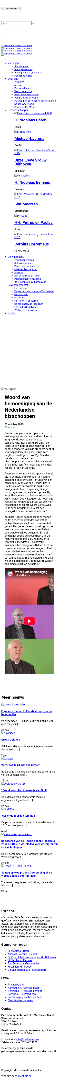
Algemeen (10, 427)
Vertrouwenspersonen (26, 94)
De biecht (19, 297)
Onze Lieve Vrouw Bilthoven (30, 162)
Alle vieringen (21, 66)
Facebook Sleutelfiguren (22, 994)
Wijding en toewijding (25, 310)
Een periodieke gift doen (27, 275)
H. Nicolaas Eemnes (32, 182)
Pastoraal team (22, 88)
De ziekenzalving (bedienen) (29, 303)
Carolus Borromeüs (31, 244)
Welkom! (19, 82)
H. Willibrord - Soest (19, 966)
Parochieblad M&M (24, 107)
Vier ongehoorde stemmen (18, 815)
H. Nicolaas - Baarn (19, 951)
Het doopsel (21, 288)
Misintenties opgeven (25, 269)
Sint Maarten (26, 204)
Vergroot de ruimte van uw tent (20, 765)
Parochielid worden (24, 266)
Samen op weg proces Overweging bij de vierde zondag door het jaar (26, 874)
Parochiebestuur (23, 91)
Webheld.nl (24, 1076)
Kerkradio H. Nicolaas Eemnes (25, 990)
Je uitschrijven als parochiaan (30, 281)
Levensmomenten (18, 285)
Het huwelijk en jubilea (26, 300)
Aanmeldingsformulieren (27, 278)
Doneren (18, 272)
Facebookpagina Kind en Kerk (25, 997)
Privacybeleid (16, 984)
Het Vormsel (21, 294)
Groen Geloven (10, 739)
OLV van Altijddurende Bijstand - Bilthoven (32, 957)
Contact (12, 313)
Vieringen (13, 63)
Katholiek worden (23, 263)
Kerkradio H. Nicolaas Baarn (23, 987)
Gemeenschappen (18, 110)
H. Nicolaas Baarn (30, 120)
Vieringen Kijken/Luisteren (28, 72)
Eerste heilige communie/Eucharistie (34, 291)
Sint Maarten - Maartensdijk (23, 963)
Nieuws (18, 85)
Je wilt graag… (16, 256)
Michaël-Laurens (29, 138)
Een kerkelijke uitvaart (25, 307)
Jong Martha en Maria (26, 97)
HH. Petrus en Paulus (33, 222)
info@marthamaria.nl (27, 1039)
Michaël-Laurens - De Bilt (22, 954)
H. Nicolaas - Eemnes (20, 960)
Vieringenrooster (23, 69)
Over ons (13, 78)
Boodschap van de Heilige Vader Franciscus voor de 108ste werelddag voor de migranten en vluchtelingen (29, 844)
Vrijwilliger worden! (24, 260)
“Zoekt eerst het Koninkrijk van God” (24, 790)
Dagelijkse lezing (23, 75)
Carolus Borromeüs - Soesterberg (27, 969)
